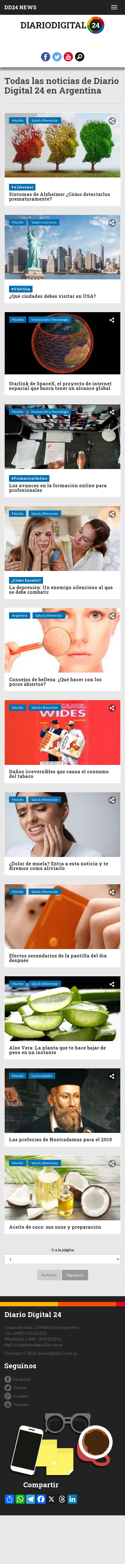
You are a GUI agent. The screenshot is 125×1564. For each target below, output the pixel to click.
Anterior (49, 1274)
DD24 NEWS (20, 7)
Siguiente (75, 1274)
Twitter (20, 1387)
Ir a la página (62, 1249)
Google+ (21, 1395)
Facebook (22, 1379)
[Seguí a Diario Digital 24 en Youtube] (68, 56)
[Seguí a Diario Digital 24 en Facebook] (45, 56)
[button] (79, 56)
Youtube (21, 1404)
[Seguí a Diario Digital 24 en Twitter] (57, 56)
